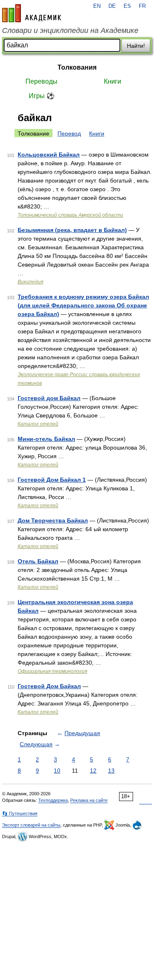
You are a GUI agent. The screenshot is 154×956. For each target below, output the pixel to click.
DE (112, 6)
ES (127, 6)
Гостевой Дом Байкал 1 (52, 479)
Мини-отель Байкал (46, 439)
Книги (112, 81)
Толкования (77, 67)
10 (57, 770)
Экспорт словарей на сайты (31, 824)
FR (142, 6)
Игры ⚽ (42, 95)
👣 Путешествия (19, 813)
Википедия (30, 282)
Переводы (41, 81)
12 (93, 770)
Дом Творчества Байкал (53, 520)
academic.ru (31, 13)
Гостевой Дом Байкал (49, 686)
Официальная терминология (52, 671)
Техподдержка (53, 800)
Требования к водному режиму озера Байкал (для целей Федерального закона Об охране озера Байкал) (83, 305)
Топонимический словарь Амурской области (70, 215)
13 (111, 770)
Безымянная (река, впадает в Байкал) (72, 230)
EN (97, 6)
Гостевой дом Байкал (49, 398)
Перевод (69, 133)
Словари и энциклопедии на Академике (70, 30)
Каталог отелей (38, 424)
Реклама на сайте (89, 800)
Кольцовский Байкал (49, 154)
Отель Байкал (38, 561)
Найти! (136, 45)
